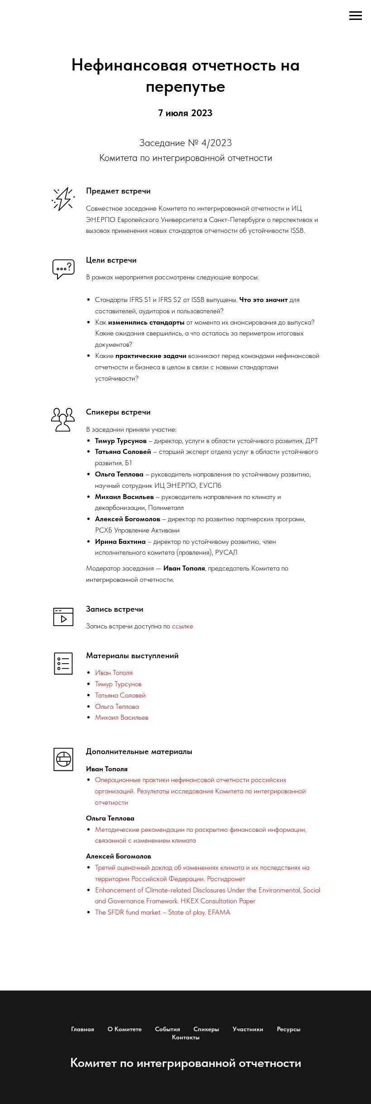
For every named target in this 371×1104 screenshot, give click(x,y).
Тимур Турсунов (118, 683)
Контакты (186, 1037)
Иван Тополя (114, 672)
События (167, 1029)
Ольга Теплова (117, 706)
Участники (248, 1029)
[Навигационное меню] (355, 15)
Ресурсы (288, 1029)
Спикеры (206, 1029)
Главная (82, 1029)
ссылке (182, 626)
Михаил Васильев (121, 717)
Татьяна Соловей (120, 695)
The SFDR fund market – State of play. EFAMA (162, 912)
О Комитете (125, 1029)
